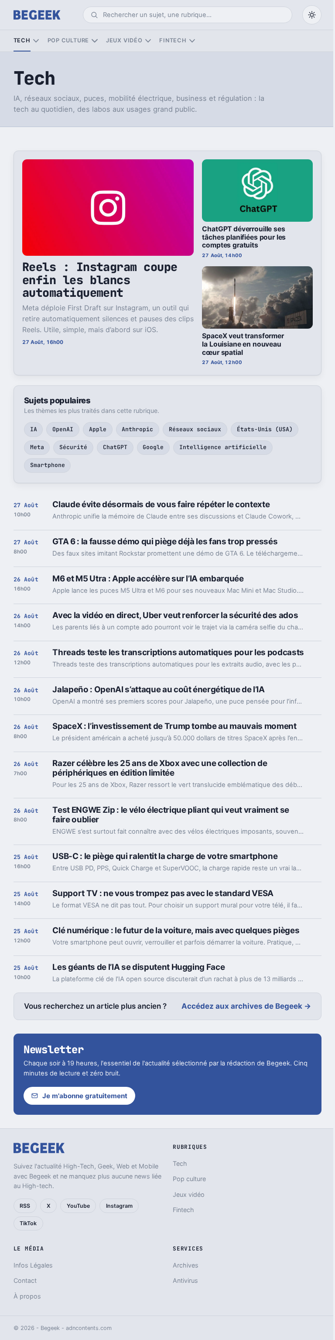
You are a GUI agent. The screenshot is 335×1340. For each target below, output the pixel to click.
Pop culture (68, 40)
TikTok (28, 1223)
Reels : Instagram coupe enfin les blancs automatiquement (100, 279)
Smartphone (47, 465)
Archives (185, 1265)
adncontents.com (89, 1328)
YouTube (78, 1206)
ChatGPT (115, 447)
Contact (25, 1280)
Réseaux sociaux (195, 429)
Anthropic (137, 429)
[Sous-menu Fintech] (192, 41)
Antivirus (185, 1280)
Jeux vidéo (124, 40)
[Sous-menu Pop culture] (94, 41)
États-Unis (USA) (265, 429)
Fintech (172, 40)
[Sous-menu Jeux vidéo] (148, 41)
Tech (22, 40)
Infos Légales (33, 1265)
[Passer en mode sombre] (311, 14)
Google (153, 447)
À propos (27, 1296)
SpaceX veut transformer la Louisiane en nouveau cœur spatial (243, 344)
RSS (25, 1206)
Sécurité (73, 447)
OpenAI (62, 429)
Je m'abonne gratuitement (84, 1096)
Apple (97, 429)
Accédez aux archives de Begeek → (246, 1006)
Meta (37, 447)
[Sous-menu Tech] (36, 41)
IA (33, 429)
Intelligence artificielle (223, 447)
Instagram (119, 1206)
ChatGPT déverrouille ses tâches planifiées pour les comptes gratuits (244, 237)
